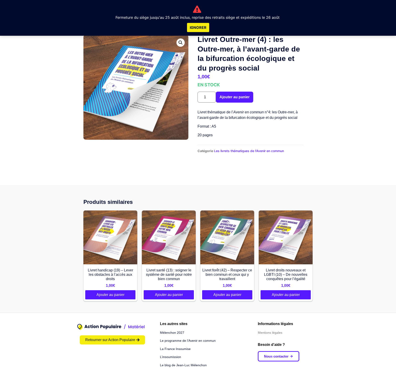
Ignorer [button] (198, 27)
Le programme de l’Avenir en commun (188, 340)
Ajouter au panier (235, 97)
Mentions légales (270, 332)
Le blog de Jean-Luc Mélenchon (183, 365)
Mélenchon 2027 (172, 332)
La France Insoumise (175, 349)
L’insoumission (170, 357)
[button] (180, 42)
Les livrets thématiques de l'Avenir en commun (249, 151)
